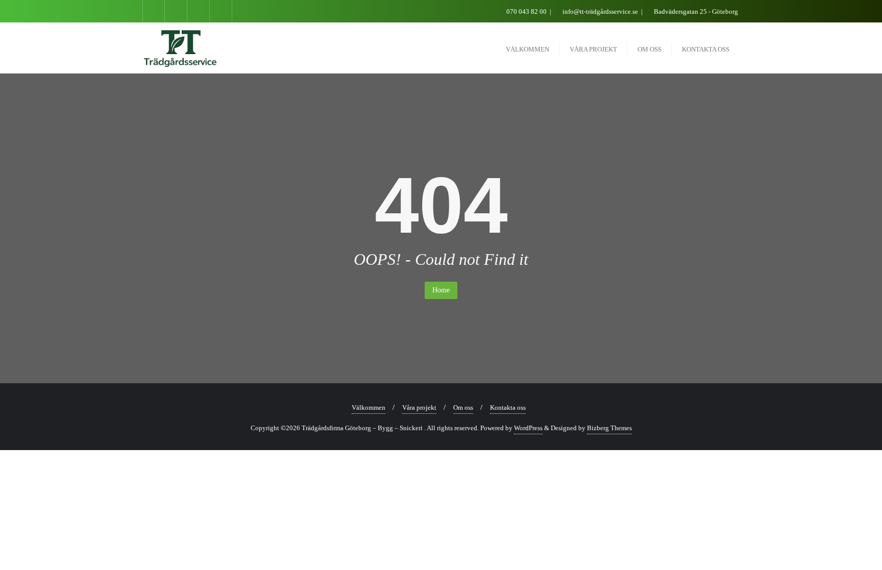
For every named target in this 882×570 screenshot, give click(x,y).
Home (441, 290)
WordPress (528, 428)
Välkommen (368, 407)
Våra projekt (419, 407)
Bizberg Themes (609, 428)
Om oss (463, 407)
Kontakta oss (508, 407)
